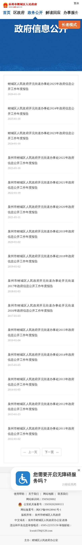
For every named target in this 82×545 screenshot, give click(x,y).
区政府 (19, 12)
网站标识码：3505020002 (41, 499)
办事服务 (71, 12)
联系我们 (63, 493)
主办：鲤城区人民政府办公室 (41, 540)
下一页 (52, 452)
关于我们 (33, 493)
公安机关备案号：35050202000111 (44, 504)
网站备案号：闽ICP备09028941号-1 (41, 509)
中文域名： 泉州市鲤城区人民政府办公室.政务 (41, 520)
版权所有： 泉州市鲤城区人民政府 (41, 514)
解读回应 (53, 12)
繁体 (76, 3)
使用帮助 (19, 493)
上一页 (30, 452)
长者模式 (69, 25)
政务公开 (35, 12)
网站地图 (48, 493)
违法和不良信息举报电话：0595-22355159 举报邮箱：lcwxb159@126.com (41, 528)
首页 (7, 12)
